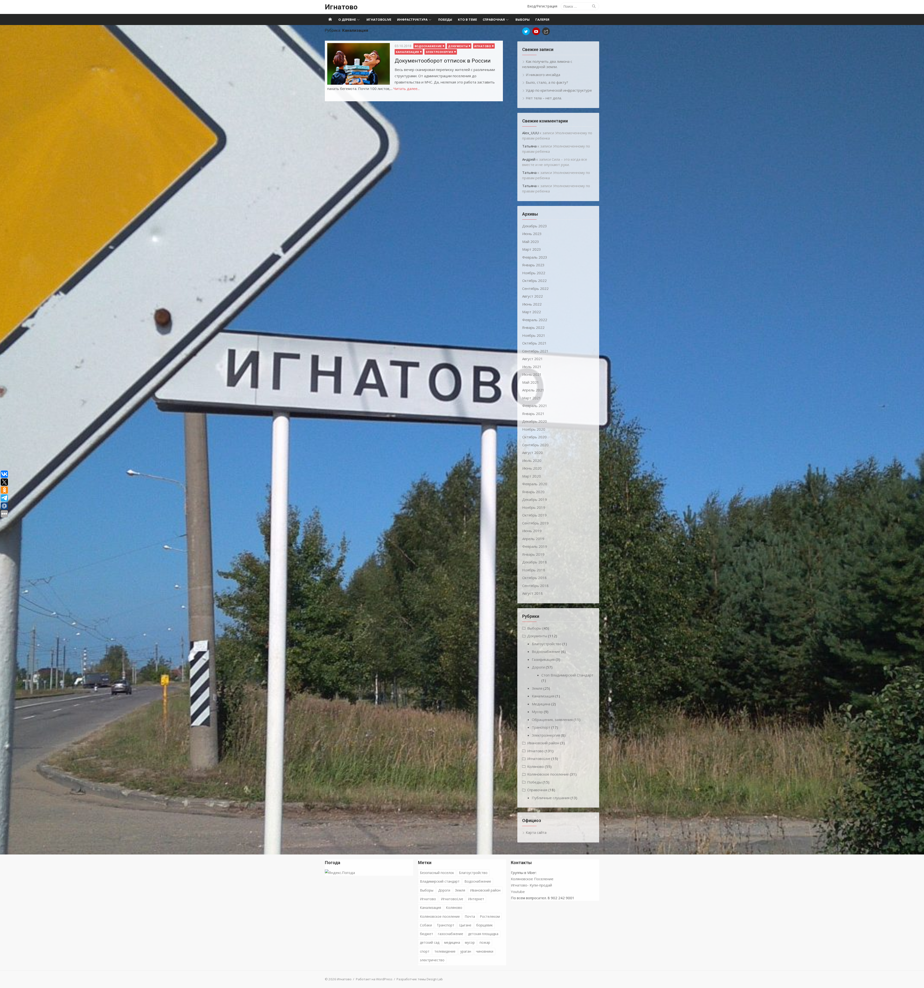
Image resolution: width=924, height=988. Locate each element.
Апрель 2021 (533, 390)
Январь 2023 (533, 264)
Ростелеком (490, 916)
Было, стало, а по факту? (547, 82)
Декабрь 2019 (534, 499)
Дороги (538, 667)
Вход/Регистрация (542, 6)
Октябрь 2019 (534, 515)
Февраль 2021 (534, 405)
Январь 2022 (533, 327)
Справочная (494, 19)
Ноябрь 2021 (533, 335)
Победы (445, 19)
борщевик (484, 925)
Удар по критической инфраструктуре (559, 90)
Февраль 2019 (534, 546)
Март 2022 (531, 311)
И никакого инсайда (543, 74)
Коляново (535, 766)
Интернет (476, 899)
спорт (425, 951)
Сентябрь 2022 (535, 288)
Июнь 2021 (532, 374)
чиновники (484, 951)
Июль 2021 (531, 366)
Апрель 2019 (533, 538)
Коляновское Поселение (532, 878)
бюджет (426, 933)
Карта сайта (536, 832)
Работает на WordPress (374, 979)
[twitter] (526, 31)
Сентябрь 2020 (535, 444)
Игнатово (341, 7)
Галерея (542, 19)
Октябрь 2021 (534, 343)
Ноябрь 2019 (533, 507)
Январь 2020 (533, 491)
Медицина (541, 703)
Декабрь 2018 (534, 562)
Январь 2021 (533, 413)
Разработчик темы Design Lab (420, 979)
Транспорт (541, 727)
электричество (432, 960)
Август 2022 (532, 296)
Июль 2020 (531, 460)
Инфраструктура (412, 19)
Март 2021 (531, 397)
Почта (470, 916)
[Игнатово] (330, 19)
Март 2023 (531, 249)
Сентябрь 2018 (535, 585)
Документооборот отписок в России (443, 60)
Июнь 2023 (532, 233)
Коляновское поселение (548, 774)
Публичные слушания (551, 797)
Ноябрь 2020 (533, 429)
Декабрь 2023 (534, 225)
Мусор (537, 711)
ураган (465, 951)
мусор (470, 942)
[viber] (546, 31)
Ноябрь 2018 (533, 569)
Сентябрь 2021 (535, 351)
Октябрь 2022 (534, 280)
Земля (537, 688)
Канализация (407, 52)
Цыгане (465, 925)
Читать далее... (406, 88)
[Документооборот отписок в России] (358, 64)
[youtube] (536, 31)
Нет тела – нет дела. (544, 98)
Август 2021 (532, 358)
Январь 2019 (533, 554)
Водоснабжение (428, 46)
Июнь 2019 (532, 530)
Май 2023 (530, 241)
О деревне (347, 19)
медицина (452, 942)
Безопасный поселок (437, 872)
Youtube (518, 891)
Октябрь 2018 (534, 577)
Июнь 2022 (532, 304)
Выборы (522, 19)
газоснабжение (450, 933)
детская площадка (483, 933)
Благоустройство (546, 643)
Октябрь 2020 (534, 436)
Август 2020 (532, 452)
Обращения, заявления (552, 719)
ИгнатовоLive (378, 19)
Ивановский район (543, 742)
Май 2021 (530, 382)
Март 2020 (531, 476)
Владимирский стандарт (440, 881)
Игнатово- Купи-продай (531, 885)
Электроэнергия (439, 52)
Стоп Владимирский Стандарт (567, 675)
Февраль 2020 (534, 483)
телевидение (445, 951)
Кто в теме (467, 19)
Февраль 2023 (534, 257)
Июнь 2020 (532, 468)
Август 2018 (532, 593)
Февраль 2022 (534, 319)
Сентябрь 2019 (535, 523)
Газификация (543, 659)
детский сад (429, 942)
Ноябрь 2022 (533, 272)
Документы (458, 46)
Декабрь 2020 (534, 421)
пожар (485, 942)
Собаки (426, 925)
